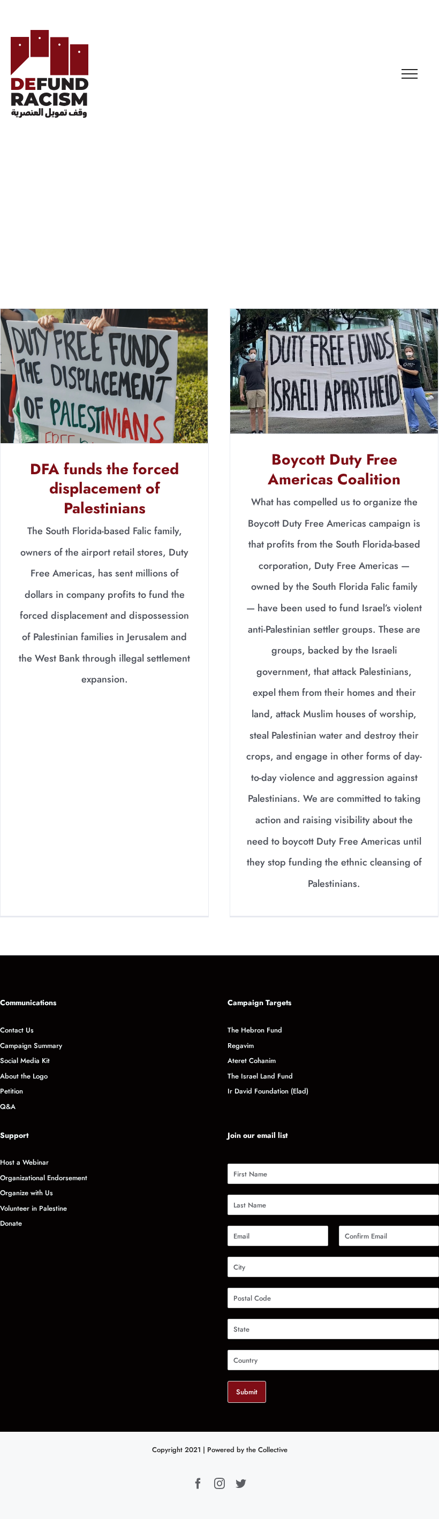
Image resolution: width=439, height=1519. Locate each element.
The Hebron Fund (255, 1030)
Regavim (241, 1045)
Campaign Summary (31, 1045)
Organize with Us (27, 1193)
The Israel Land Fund (260, 1076)
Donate (11, 1223)
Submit (247, 1392)
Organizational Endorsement (43, 1178)
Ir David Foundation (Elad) (268, 1091)
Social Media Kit (25, 1060)
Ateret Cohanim (252, 1060)
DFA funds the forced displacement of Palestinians (104, 376)
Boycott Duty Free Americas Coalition (334, 371)
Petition (11, 1091)
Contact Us (17, 1030)
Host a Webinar (24, 1162)
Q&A (8, 1107)
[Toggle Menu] (410, 74)
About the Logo (24, 1076)
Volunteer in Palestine (33, 1208)
